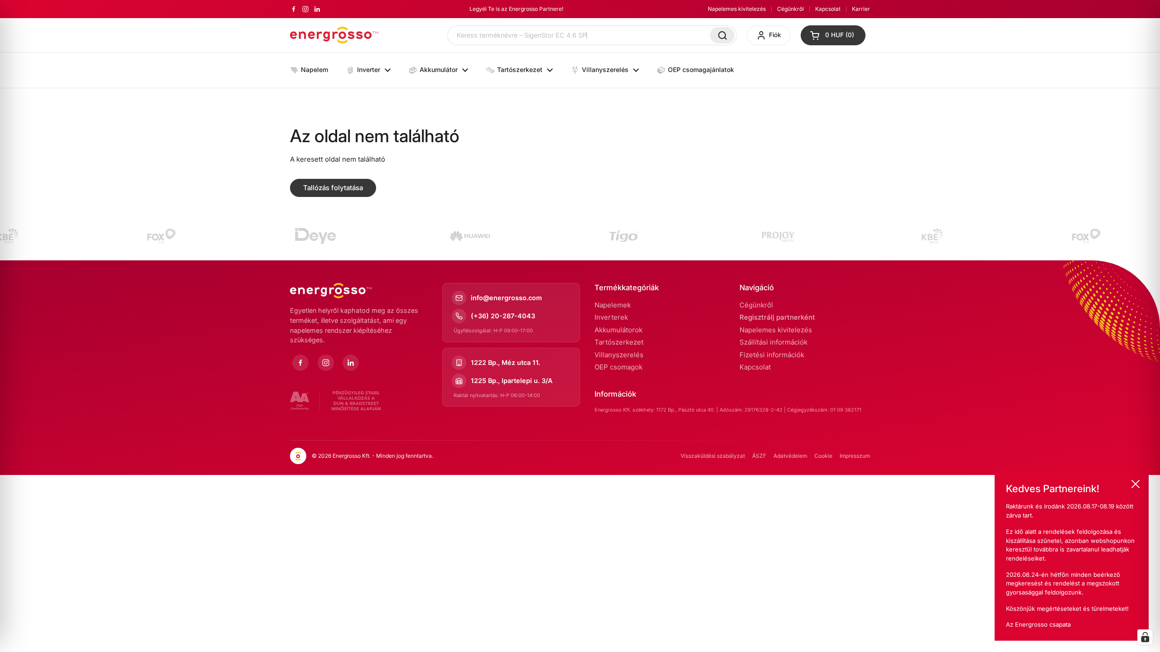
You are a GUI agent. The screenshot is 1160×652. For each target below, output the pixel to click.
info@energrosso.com (506, 298)
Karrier (861, 8)
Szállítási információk (773, 342)
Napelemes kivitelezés (737, 8)
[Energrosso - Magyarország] (334, 35)
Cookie (823, 455)
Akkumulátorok (618, 330)
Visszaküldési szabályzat (713, 455)
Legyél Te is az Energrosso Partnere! (516, 9)
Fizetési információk (772, 354)
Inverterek (611, 317)
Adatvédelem (790, 455)
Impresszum (855, 455)
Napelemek (612, 305)
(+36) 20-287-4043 (503, 316)
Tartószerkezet (618, 342)
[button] (833, 35)
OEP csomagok (618, 367)
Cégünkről (790, 8)
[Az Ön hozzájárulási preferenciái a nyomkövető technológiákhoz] (1145, 637)
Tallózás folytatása (333, 187)
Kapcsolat (828, 8)
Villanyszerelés (618, 354)
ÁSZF (759, 455)
